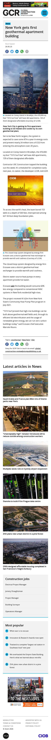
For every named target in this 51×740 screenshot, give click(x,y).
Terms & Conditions (12, 723)
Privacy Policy (32, 723)
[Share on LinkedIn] (17, 51)
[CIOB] (37, 735)
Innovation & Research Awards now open (26, 638)
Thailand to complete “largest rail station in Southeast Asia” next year (27, 646)
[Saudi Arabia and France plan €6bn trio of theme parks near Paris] (25, 384)
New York (26, 340)
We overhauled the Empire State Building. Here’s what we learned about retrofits (27, 656)
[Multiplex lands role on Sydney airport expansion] (25, 453)
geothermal (16, 340)
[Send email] (27, 51)
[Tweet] (12, 51)
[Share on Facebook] (7, 51)
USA (33, 340)
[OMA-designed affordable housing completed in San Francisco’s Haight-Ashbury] (25, 551)
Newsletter (8, 720)
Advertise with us (34, 720)
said (12, 286)
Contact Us (8, 726)
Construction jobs (17, 579)
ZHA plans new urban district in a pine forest (25, 666)
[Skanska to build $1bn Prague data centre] (25, 486)
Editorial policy (33, 726)
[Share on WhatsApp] (22, 51)
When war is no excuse (19, 631)
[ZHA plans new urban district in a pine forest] (25, 518)
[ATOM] (14, 736)
